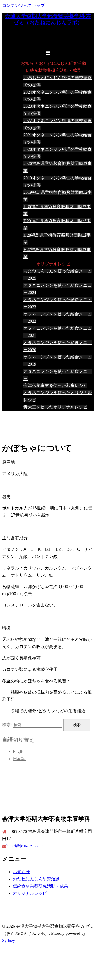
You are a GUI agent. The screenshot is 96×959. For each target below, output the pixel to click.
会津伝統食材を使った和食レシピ (55, 385)
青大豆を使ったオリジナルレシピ (55, 407)
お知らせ (29, 63)
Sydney (8, 940)
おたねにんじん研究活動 (62, 63)
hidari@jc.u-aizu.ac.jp (24, 846)
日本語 (19, 758)
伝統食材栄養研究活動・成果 (53, 70)
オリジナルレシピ (53, 264)
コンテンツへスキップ (23, 5)
